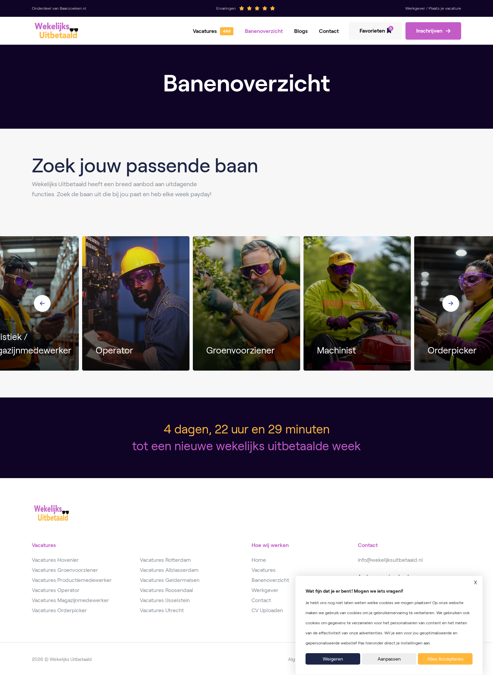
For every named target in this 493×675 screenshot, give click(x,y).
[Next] (450, 303)
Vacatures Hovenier (55, 560)
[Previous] (42, 303)
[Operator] (135, 303)
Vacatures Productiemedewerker (72, 580)
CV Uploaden (267, 610)
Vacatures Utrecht (162, 610)
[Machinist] (357, 303)
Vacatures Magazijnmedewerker (70, 600)
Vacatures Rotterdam (165, 560)
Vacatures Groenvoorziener (65, 570)
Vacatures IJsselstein (165, 600)
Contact (329, 31)
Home (259, 560)
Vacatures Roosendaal (166, 590)
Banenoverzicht (264, 31)
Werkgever (265, 590)
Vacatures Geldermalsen (170, 580)
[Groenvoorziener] (246, 303)
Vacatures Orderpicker (59, 610)
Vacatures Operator (55, 590)
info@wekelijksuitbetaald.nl (390, 560)
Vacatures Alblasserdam (169, 570)
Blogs (301, 31)
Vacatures (205, 31)
